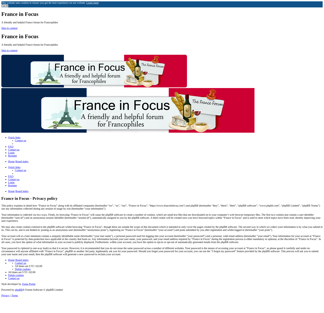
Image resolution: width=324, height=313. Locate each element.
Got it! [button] (4, 5)
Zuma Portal (28, 284)
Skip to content (9, 28)
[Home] (94, 86)
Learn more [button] (92, 2)
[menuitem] (20, 140)
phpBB (19, 289)
